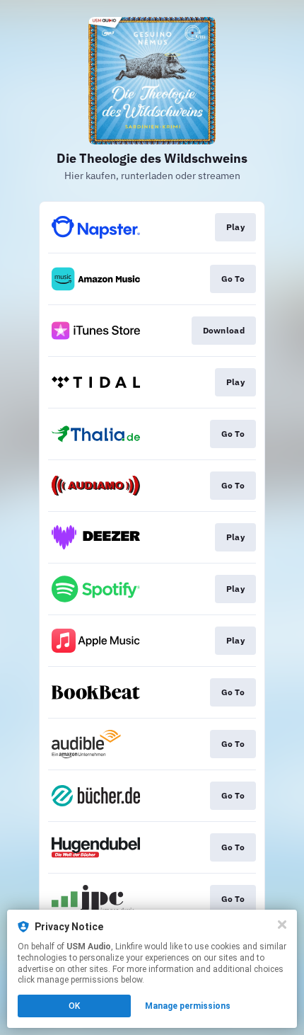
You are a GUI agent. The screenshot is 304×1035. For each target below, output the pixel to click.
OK (74, 1006)
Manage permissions (187, 1006)
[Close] (282, 924)
